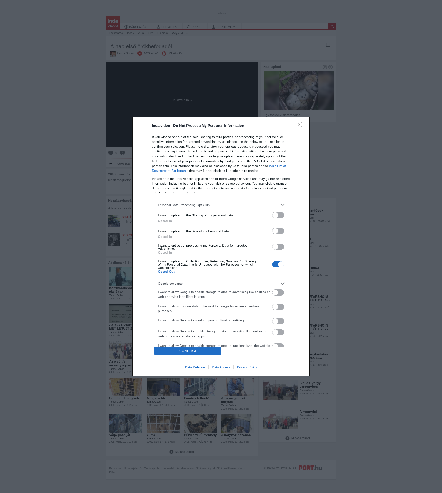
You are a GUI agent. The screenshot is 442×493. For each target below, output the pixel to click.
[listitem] (221, 205)
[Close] (300, 126)
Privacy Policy (247, 367)
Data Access (221, 367)
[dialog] (221, 246)
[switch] (278, 215)
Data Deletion (195, 367)
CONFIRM (187, 351)
